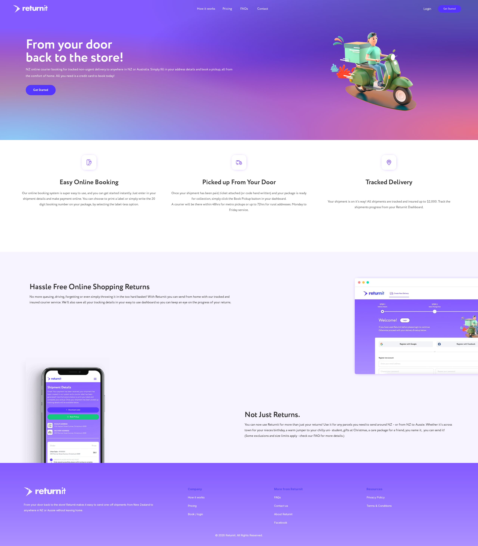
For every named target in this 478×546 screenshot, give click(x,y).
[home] (30, 9)
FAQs (244, 9)
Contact (262, 9)
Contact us (281, 506)
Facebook (280, 522)
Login (405, 8)
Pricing (227, 9)
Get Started (449, 8)
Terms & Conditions (379, 506)
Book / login (195, 514)
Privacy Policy (376, 497)
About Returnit (283, 514)
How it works (206, 9)
